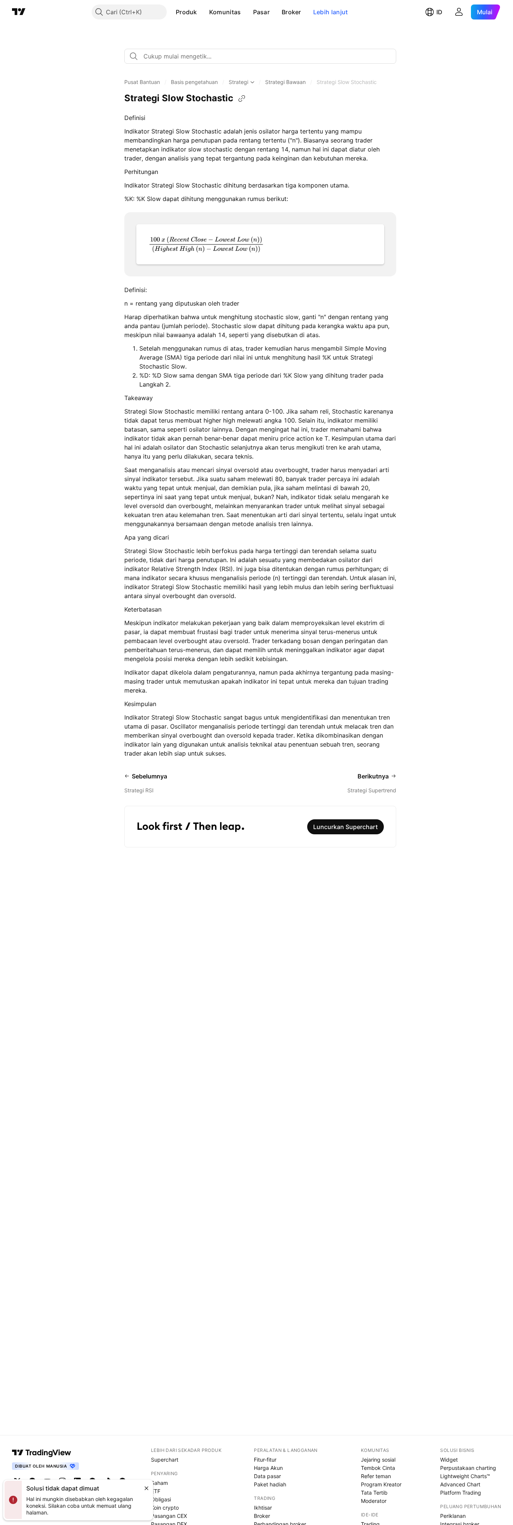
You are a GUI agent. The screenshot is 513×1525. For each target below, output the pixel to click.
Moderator (373, 1501)
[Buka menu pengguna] (458, 11)
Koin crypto (165, 1507)
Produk (186, 12)
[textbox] (263, 56)
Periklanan (453, 1516)
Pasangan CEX (169, 1516)
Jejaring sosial (378, 1459)
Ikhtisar (263, 1507)
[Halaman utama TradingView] (19, 12)
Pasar (261, 12)
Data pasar (267, 1476)
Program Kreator (381, 1484)
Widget (449, 1459)
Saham (159, 1483)
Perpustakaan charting (468, 1468)
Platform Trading (460, 1492)
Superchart (164, 1459)
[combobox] (260, 56)
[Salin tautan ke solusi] (241, 98)
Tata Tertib (374, 1492)
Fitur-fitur (265, 1459)
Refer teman (376, 1476)
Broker (291, 12)
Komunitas (225, 12)
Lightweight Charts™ (465, 1476)
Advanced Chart (460, 1484)
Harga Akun (268, 1468)
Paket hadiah (270, 1484)
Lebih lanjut (330, 12)
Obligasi (161, 1499)
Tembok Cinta (378, 1468)
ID (439, 12)
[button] (202, 11)
